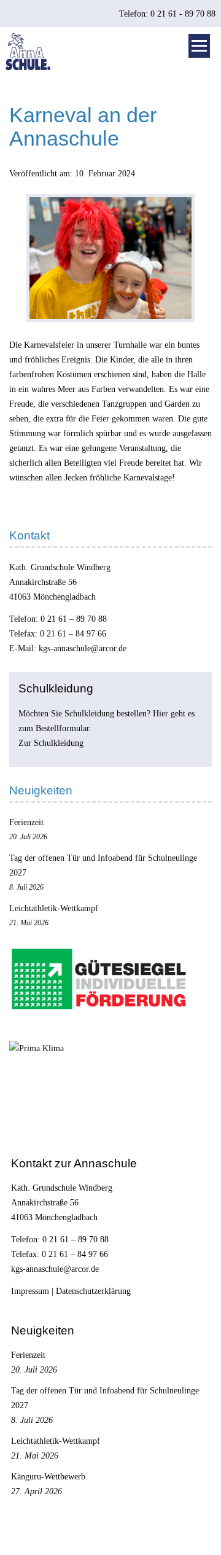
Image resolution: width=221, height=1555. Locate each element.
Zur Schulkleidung (50, 743)
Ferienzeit (26, 822)
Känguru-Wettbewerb (48, 1476)
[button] (199, 46)
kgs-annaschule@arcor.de (82, 648)
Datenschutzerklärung (93, 1291)
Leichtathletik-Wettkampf (53, 908)
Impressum (30, 1291)
